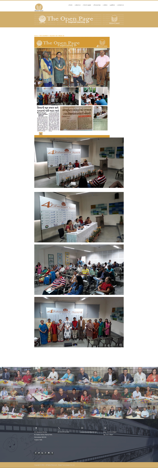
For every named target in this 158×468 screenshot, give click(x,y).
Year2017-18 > (54, 35)
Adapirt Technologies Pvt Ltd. (66, 465)
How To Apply (87, 5)
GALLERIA (112, 5)
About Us (77, 5)
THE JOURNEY (97, 5)
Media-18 (61, 35)
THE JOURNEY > (44, 35)
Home (70, 5)
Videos (105, 5)
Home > (36, 35)
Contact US (121, 5)
